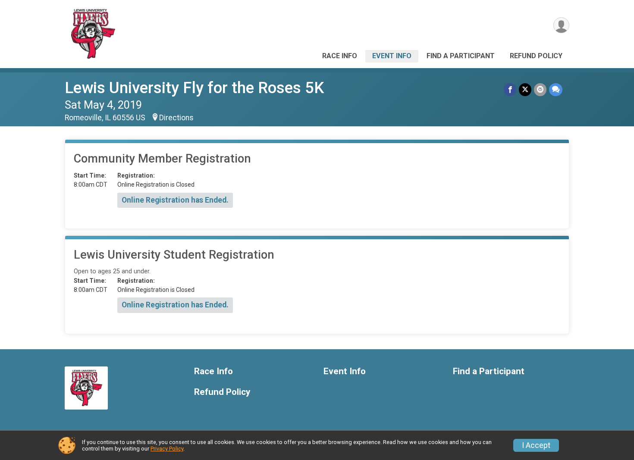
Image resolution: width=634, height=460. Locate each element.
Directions (176, 117)
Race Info (339, 56)
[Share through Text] (555, 89)
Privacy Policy (167, 448)
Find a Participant (461, 56)
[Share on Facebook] (510, 89)
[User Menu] (561, 25)
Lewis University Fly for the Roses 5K (194, 87)
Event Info (391, 56)
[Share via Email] (540, 89)
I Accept (536, 445)
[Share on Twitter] (525, 89)
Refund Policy (536, 56)
